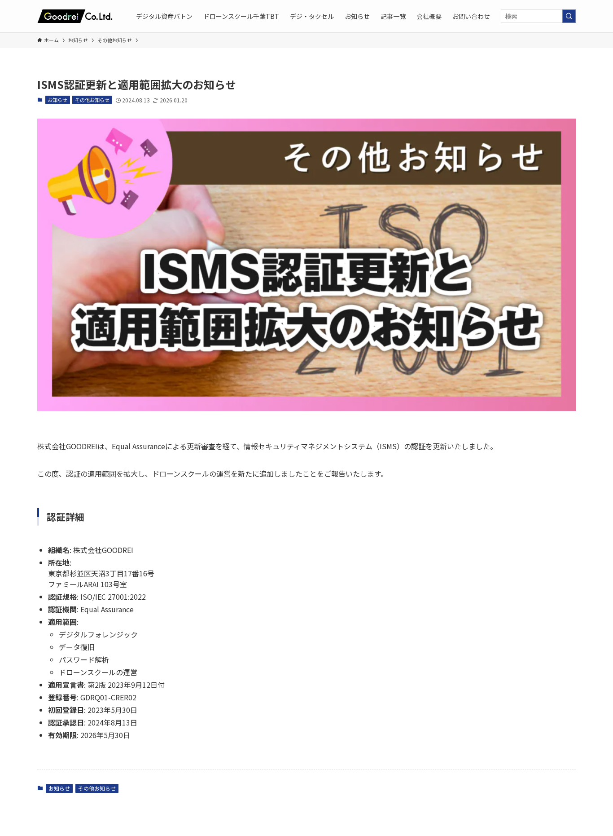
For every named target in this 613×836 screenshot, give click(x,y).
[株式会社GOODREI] (75, 16)
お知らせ (57, 99)
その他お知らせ (92, 99)
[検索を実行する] (569, 16)
